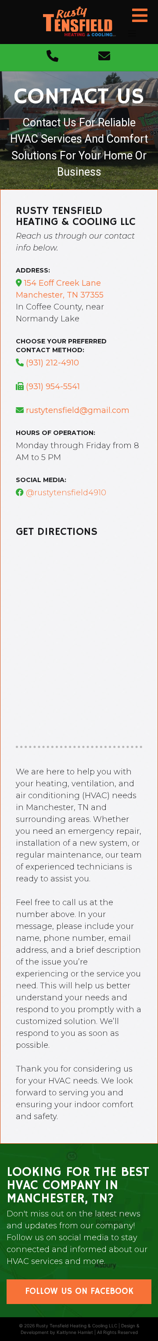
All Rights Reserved (117, 1332)
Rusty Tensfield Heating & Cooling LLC (76, 1325)
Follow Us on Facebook (79, 1291)
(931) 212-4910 (52, 363)
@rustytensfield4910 (65, 492)
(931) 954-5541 (53, 386)
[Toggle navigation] (132, 33)
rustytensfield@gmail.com (77, 410)
